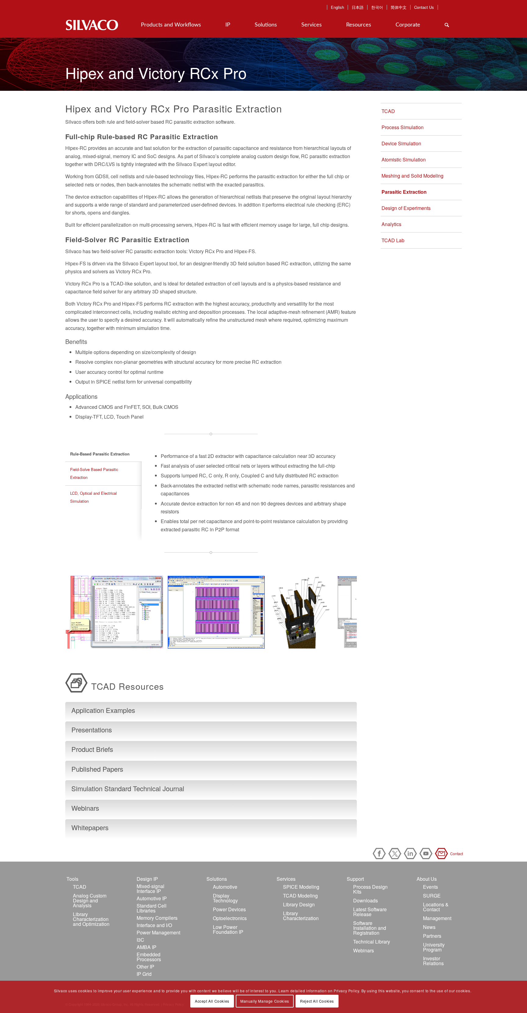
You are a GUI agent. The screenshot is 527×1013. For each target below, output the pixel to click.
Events (430, 886)
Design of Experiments (406, 207)
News (429, 926)
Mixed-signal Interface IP (150, 888)
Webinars (363, 950)
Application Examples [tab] (103, 710)
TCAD (388, 111)
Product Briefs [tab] (92, 749)
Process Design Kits (370, 889)
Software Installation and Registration (369, 927)
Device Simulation (401, 143)
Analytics (391, 224)
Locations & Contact (436, 907)
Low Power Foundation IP (228, 929)
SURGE (432, 895)
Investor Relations (433, 961)
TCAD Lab (393, 240)
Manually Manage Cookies (264, 1001)
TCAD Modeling (300, 895)
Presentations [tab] (91, 729)
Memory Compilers (157, 917)
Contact (442, 853)
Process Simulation (403, 127)
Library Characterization (301, 916)
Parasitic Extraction (404, 191)
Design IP (147, 878)
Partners (432, 935)
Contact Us (424, 7)
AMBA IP (146, 947)
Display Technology (225, 898)
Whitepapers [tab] (90, 827)
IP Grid (144, 973)
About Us (427, 878)
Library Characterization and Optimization (91, 919)
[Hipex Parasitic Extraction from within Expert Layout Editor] (258, 642)
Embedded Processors (149, 957)
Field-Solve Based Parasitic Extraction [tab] (94, 473)
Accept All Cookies (212, 1001)
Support (355, 878)
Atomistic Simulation (404, 159)
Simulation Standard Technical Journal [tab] (127, 788)
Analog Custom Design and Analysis (89, 900)
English (337, 7)
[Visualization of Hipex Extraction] (156, 642)
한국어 (377, 7)
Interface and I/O (154, 925)
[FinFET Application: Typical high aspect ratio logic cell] (326, 642)
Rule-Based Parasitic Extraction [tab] (100, 454)
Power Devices (229, 909)
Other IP (145, 966)
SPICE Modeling (301, 886)
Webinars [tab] (85, 808)
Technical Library (371, 941)
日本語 (358, 7)
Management (437, 918)
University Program (434, 947)
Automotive (225, 886)
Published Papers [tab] (97, 769)
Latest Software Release (370, 912)
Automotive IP (152, 898)
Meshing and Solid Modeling (412, 175)
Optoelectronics (230, 918)
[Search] (446, 25)
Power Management (158, 932)
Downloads (365, 900)
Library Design (299, 904)
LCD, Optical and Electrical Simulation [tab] (93, 497)
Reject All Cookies (317, 1001)
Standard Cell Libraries (152, 908)
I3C (140, 939)
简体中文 (399, 7)
